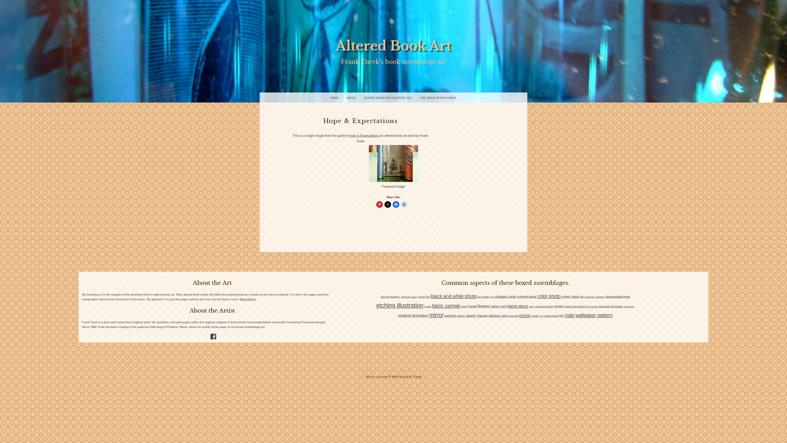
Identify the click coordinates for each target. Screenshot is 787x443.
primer (525, 315)
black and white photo (454, 296)
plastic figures (477, 316)
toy (561, 315)
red (541, 316)
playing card (498, 316)
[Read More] (248, 299)
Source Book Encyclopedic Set (388, 97)
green (559, 306)
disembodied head (617, 296)
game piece (517, 306)
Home (335, 97)
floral (464, 306)
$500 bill (385, 297)
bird (428, 296)
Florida (472, 306)
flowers (484, 306)
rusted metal (551, 315)
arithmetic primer (409, 297)
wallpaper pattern (594, 315)
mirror (436, 315)
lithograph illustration (611, 306)
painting (450, 315)
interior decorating (574, 306)
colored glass (526, 296)
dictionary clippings (595, 297)
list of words (592, 306)
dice (582, 296)
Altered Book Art (393, 46)
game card (498, 306)
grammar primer (544, 306)
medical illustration (413, 315)
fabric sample (446, 305)
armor (421, 296)
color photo (549, 296)
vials (570, 315)
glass (531, 306)
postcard (513, 315)
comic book (570, 297)
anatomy (395, 296)
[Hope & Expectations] (393, 181)
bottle (485, 296)
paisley (461, 315)
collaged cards (505, 297)
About (351, 97)
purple (535, 315)
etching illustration (399, 305)
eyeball (427, 306)
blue (480, 297)
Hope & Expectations (363, 135)
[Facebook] (211, 335)
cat (491, 297)
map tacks (629, 306)
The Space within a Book (438, 97)
